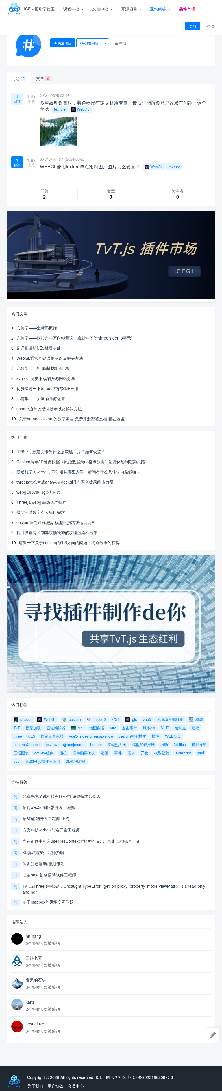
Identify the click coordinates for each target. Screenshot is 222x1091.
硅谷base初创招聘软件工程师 (49, 875)
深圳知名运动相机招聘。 (45, 863)
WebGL (83, 109)
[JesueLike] (17, 1026)
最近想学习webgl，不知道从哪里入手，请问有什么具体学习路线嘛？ (78, 472)
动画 (104, 753)
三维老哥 (34, 958)
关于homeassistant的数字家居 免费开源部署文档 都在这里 (72, 419)
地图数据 (96, 727)
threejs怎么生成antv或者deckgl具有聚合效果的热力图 (64, 482)
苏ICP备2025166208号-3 (150, 1077)
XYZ (43, 95)
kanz (30, 1002)
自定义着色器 (52, 736)
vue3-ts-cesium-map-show (91, 736)
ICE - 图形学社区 (39, 9)
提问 (192, 26)
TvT (17, 727)
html (200, 753)
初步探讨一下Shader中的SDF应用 (47, 388)
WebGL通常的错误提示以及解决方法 (49, 358)
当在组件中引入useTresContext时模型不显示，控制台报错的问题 (81, 841)
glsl (80, 727)
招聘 (116, 719)
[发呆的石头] (17, 983)
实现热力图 (117, 744)
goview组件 (43, 753)
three (18, 736)
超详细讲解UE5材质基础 (38, 348)
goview (51, 744)
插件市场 (187, 9)
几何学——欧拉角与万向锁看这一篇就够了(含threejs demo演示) (74, 338)
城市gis (149, 727)
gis (134, 719)
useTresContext (27, 744)
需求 (131, 753)
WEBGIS (172, 736)
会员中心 (76, 1086)
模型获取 (161, 753)
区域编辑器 (56, 727)
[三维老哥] (17, 961)
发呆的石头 (36, 980)
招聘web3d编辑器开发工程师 (49, 807)
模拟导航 (199, 744)
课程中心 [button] (72, 9)
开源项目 (129, 9)
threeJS (99, 719)
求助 (164, 744)
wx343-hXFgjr (51, 159)
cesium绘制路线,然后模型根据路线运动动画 (55, 522)
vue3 (147, 719)
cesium (74, 719)
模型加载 (33, 727)
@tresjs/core (73, 744)
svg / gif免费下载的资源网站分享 (45, 378)
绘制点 (180, 727)
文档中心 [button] (101, 9)
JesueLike (35, 1024)
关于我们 (35, 1086)
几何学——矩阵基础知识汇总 (42, 368)
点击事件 (129, 727)
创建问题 (91, 42)
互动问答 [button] (158, 9)
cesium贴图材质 (132, 736)
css (17, 761)
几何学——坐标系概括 (36, 328)
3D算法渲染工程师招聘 (43, 852)
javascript (183, 753)
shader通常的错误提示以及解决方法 (49, 408)
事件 (118, 753)
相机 (63, 753)
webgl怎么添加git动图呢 (38, 492)
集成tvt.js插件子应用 (42, 761)
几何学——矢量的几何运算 (40, 398)
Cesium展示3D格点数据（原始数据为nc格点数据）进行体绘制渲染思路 (80, 462)
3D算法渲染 (76, 761)
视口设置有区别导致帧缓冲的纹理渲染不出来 (56, 532)
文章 (42, 78)
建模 (195, 727)
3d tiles (180, 744)
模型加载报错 (143, 744)
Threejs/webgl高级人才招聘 (41, 502)
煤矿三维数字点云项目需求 (40, 512)
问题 (18, 78)
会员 (211, 26)
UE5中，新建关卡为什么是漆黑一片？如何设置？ (60, 451)
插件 (155, 736)
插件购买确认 (84, 753)
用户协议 (55, 1086)
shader (25, 719)
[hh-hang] (17, 939)
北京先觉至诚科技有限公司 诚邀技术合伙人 (62, 796)
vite (113, 727)
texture (60, 109)
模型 (198, 719)
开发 (144, 753)
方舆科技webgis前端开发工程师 (51, 830)
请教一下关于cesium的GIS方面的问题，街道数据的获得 (69, 542)
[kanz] (17, 1004)
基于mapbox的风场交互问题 (48, 902)
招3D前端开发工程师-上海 (46, 818)
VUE (165, 727)
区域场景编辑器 (170, 719)
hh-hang (33, 936)
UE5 (31, 736)
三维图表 (21, 753)
